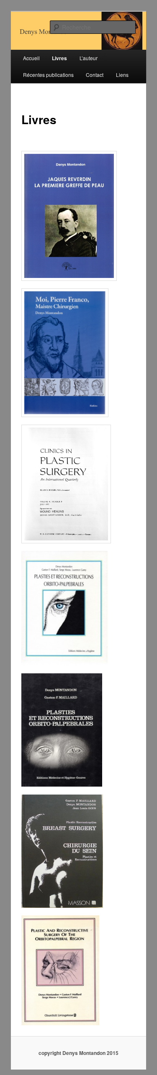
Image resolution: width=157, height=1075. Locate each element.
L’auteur (89, 57)
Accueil (31, 57)
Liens (122, 74)
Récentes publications (48, 74)
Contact (94, 74)
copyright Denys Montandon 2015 (78, 1053)
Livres (59, 58)
